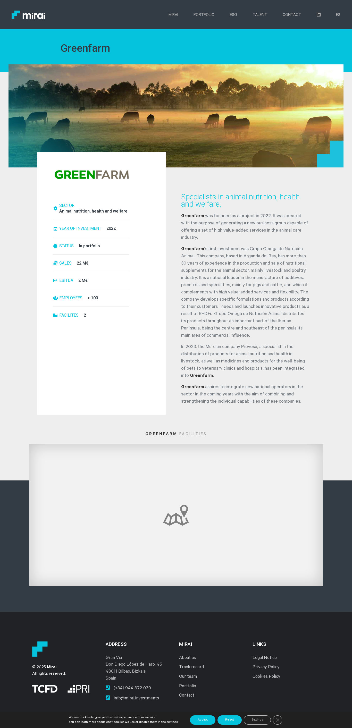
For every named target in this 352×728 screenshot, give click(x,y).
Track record (191, 667)
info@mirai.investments (136, 698)
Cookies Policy (266, 677)
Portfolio (204, 15)
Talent (260, 15)
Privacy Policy (266, 667)
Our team (188, 677)
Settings (257, 720)
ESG (233, 15)
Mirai (173, 15)
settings (172, 722)
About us (187, 658)
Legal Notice (265, 658)
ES (338, 15)
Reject (229, 720)
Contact (292, 15)
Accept (203, 720)
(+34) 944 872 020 (132, 688)
